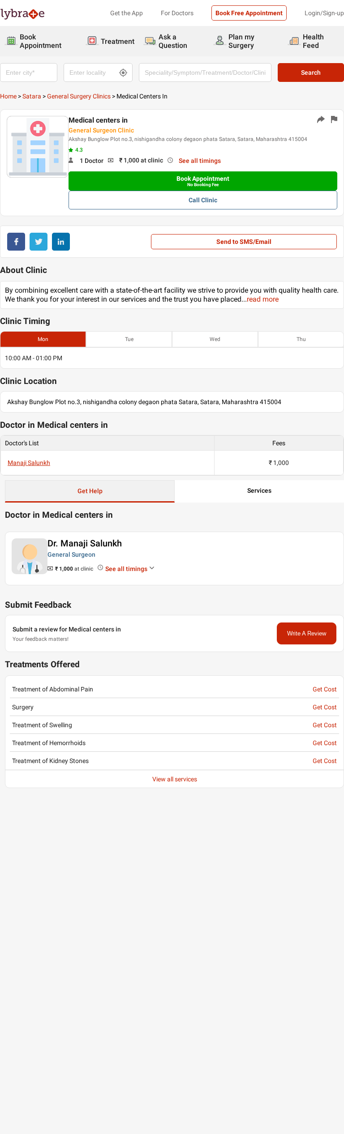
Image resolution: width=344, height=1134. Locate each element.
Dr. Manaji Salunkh (84, 543)
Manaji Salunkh (29, 462)
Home (8, 96)
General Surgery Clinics (79, 96)
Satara (31, 96)
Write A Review (306, 633)
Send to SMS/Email (243, 241)
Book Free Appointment (249, 13)
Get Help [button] (90, 491)
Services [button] (259, 490)
